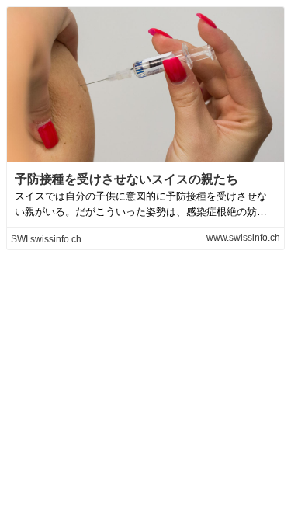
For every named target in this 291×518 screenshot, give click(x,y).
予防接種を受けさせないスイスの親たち (126, 179)
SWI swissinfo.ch (46, 239)
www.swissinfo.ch (243, 237)
